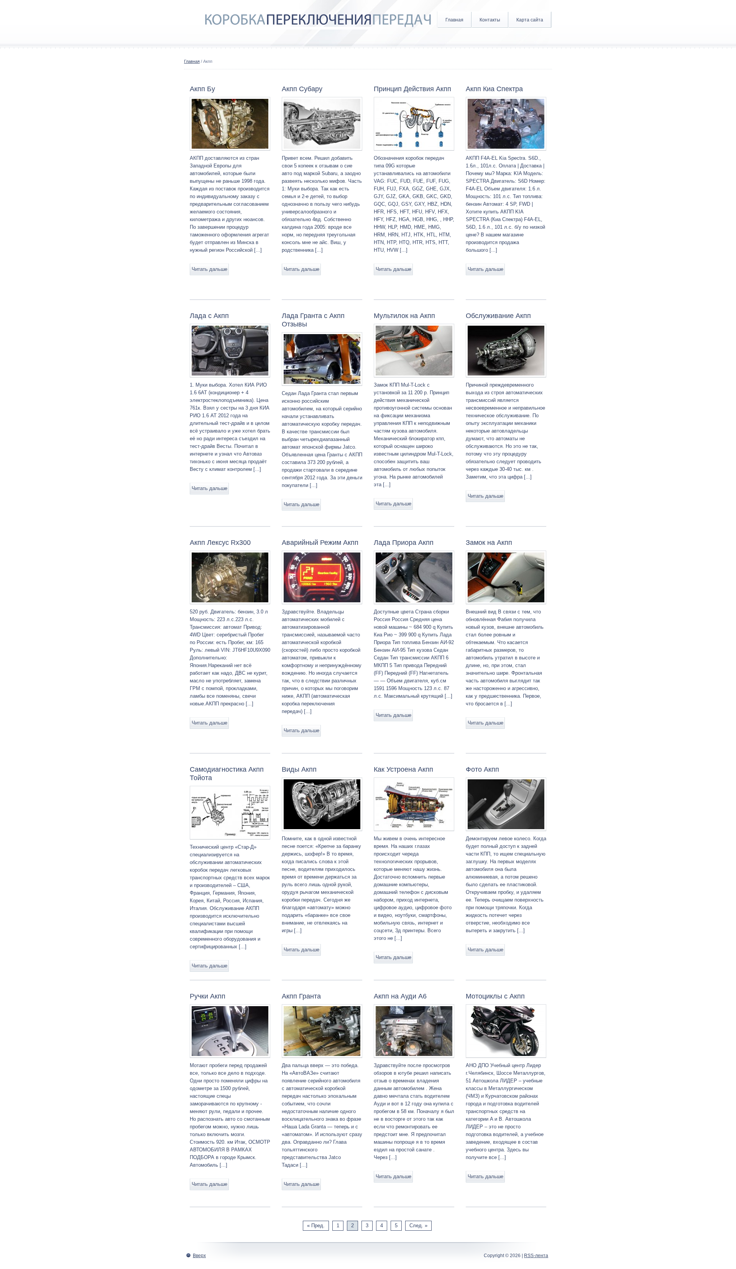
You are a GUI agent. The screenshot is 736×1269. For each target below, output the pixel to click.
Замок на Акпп (489, 542)
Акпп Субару (302, 89)
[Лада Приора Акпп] (414, 606)
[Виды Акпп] (322, 833)
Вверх (199, 1255)
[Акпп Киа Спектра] (506, 153)
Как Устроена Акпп (403, 769)
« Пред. (316, 1225)
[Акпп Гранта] (322, 1060)
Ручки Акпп (207, 996)
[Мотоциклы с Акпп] (506, 1060)
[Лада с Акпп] (230, 379)
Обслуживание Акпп (498, 316)
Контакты (490, 20)
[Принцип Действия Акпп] (414, 153)
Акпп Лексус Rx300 (220, 542)
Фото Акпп (482, 769)
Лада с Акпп (209, 316)
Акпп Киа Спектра (494, 89)
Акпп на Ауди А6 (400, 996)
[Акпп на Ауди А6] (414, 1060)
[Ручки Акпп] (230, 1060)
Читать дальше (209, 269)
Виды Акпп (299, 769)
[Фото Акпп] (506, 833)
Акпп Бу (202, 89)
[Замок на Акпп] (506, 606)
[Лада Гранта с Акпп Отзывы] (322, 388)
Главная (454, 20)
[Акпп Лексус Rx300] (230, 606)
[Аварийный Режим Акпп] (322, 606)
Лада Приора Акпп (404, 542)
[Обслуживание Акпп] (506, 379)
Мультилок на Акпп (404, 316)
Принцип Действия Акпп (412, 89)
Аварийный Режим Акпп (320, 542)
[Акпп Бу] (230, 153)
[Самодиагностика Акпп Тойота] (230, 841)
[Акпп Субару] (322, 153)
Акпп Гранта (301, 996)
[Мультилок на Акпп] (414, 379)
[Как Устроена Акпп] (414, 833)
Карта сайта (529, 20)
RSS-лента (536, 1255)
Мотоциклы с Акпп (495, 996)
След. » (418, 1225)
